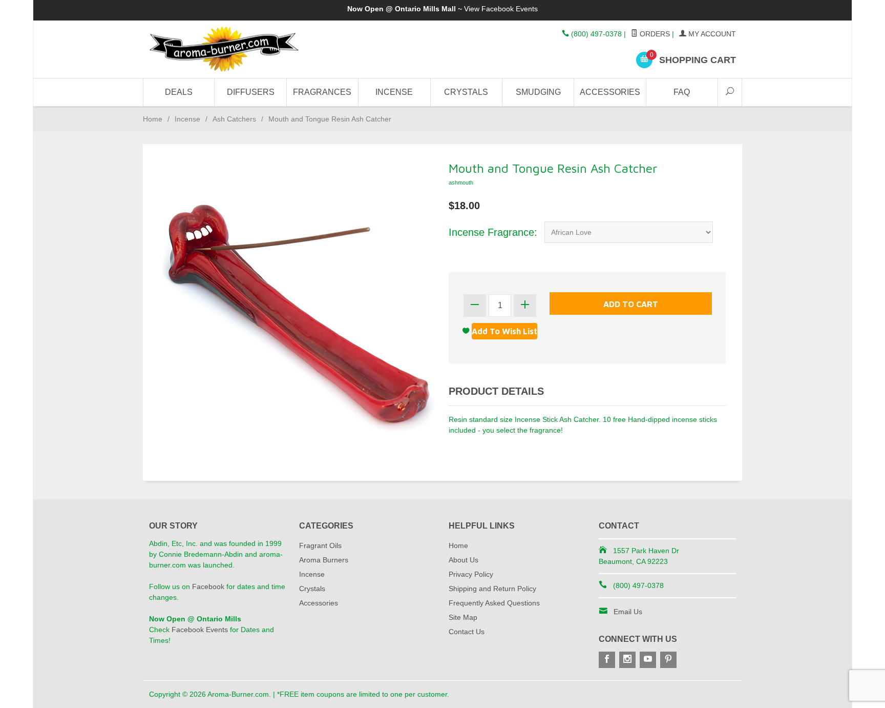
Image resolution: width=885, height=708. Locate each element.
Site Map (463, 617)
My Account (711, 34)
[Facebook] (607, 660)
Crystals (466, 92)
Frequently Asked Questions (494, 603)
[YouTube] (648, 660)
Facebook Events (509, 9)
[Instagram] (627, 660)
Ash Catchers (234, 119)
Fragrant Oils (320, 545)
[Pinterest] (668, 660)
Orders (654, 34)
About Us (463, 560)
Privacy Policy (471, 574)
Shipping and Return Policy (492, 588)
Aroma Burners (323, 560)
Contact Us (466, 632)
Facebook (208, 586)
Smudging (538, 92)
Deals (179, 92)
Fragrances (322, 92)
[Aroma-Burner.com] (243, 49)
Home (152, 119)
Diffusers (251, 92)
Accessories (610, 92)
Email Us (628, 612)
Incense (394, 92)
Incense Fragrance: (493, 232)
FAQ (681, 92)
